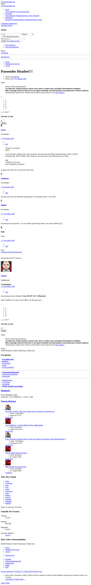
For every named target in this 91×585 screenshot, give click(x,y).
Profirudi (8, 501)
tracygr (7, 535)
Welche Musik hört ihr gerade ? (16, 453)
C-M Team (6, 382)
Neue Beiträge (10, 12)
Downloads (6, 363)
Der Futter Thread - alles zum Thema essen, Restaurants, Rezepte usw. (30, 411)
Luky (7, 493)
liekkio (7, 495)
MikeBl (8, 503)
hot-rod (7, 497)
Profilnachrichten (22, 16)
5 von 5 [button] (6, 112)
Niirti (7, 481)
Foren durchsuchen (22, 12)
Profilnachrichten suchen (33, 20)
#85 (6, 292)
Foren (7, 10)
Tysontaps (8, 483)
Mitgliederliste (7, 380)
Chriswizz (8, 491)
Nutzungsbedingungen (10, 372)
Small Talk (9, 417)
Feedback (8, 473)
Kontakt (8, 559)
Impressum (6, 376)
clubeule (8, 499)
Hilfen (7, 565)
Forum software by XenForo (21, 571)
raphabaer (5, 178)
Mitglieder (9, 18)
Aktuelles (8, 14)
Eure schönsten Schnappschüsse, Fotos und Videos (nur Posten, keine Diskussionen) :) (35, 439)
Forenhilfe (5, 384)
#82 (6, 193)
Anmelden (4, 53)
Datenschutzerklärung (10, 374)
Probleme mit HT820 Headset (11, 252)
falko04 (3, 205)
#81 (6, 144)
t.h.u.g (3, 130)
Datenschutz (9, 563)
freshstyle (16, 77)
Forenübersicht (8, 359)
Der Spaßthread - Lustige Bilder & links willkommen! (24, 425)
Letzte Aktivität (33, 16)
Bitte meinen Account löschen (15, 467)
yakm (7, 489)
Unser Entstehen (8, 367)
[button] (3, 4)
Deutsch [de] (9, 555)
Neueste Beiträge (8, 401)
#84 (6, 246)
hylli (6, 487)
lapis (7, 485)
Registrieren (5, 57)
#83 (6, 220)
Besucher (8, 20)
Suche (4, 365)
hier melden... (60, 93)
